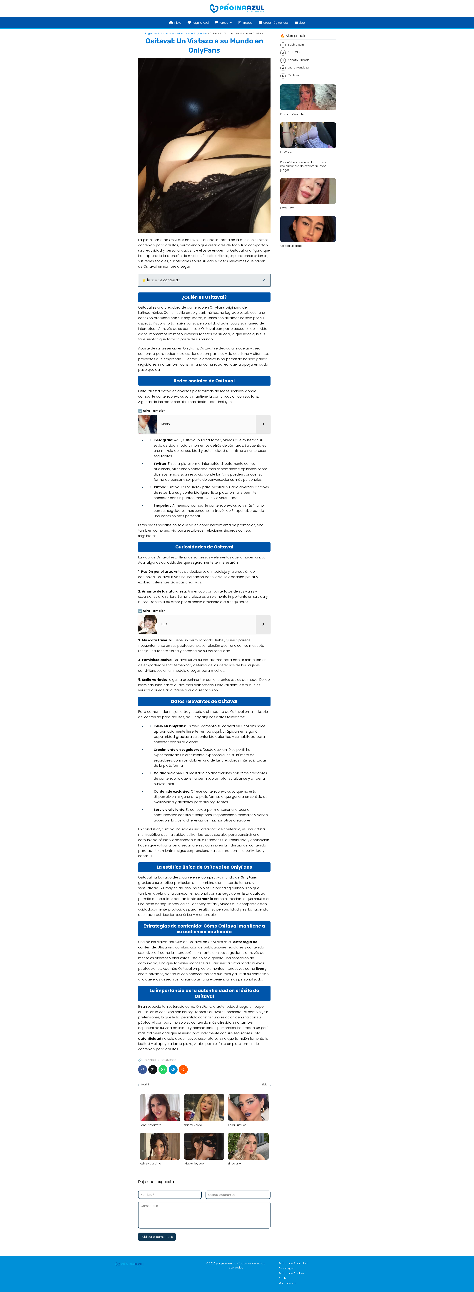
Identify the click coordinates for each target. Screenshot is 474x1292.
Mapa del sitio (288, 1283)
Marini (145, 1084)
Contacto (285, 1278)
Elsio (265, 1084)
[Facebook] (142, 1069)
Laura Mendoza (298, 67)
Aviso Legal (286, 1268)
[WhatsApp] (162, 1069)
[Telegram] (173, 1069)
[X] (152, 1069)
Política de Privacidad (293, 1263)
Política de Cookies (291, 1273)
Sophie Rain (296, 44)
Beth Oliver (295, 52)
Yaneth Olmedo (299, 60)
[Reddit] (183, 1069)
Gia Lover (294, 75)
